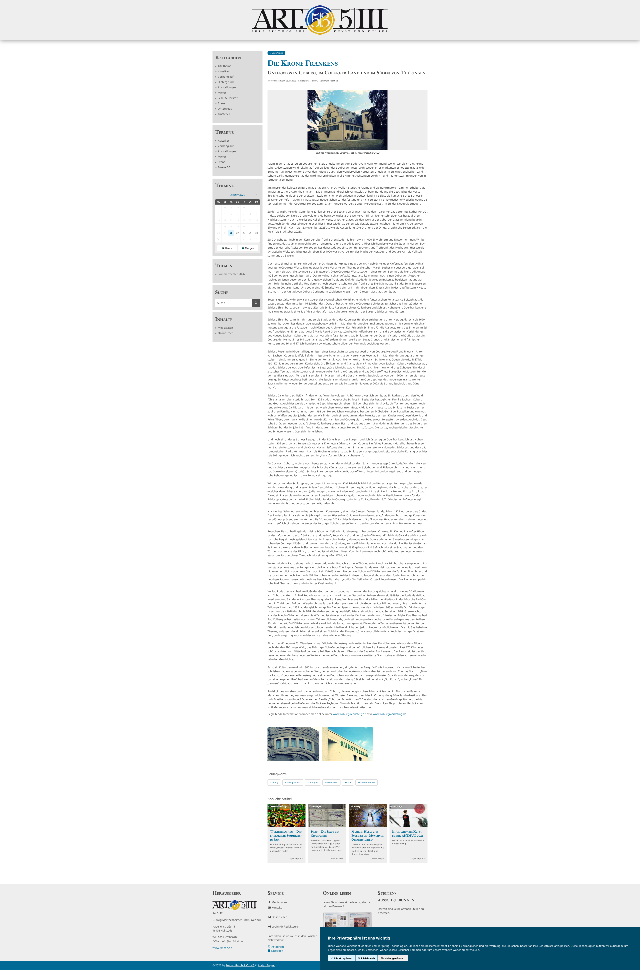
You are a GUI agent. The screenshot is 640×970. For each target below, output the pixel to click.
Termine (224, 131)
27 (237, 232)
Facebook (276, 951)
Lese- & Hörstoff (227, 98)
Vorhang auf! (225, 76)
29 (250, 232)
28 (244, 232)
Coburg (274, 782)
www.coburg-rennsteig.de (349, 714)
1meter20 (223, 114)
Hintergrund (225, 82)
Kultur (348, 782)
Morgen (249, 248)
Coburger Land (292, 782)
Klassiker (223, 71)
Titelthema (224, 66)
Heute (228, 248)
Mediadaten (225, 327)
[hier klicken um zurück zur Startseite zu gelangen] (320, 20)
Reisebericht (331, 782)
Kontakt (276, 907)
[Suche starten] (256, 303)
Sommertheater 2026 (231, 274)
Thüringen (313, 782)
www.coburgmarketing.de (389, 714)
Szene (221, 103)
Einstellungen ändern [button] (393, 958)
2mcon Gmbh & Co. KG (240, 965)
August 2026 (237, 194)
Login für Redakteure (284, 926)
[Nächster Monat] (255, 194)
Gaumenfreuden (366, 782)
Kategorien (228, 57)
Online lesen (225, 333)
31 (218, 239)
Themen (223, 265)
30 (256, 232)
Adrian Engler (266, 965)
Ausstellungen (226, 87)
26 (231, 232)
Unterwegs (224, 108)
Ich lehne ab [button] (368, 958)
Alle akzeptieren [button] (343, 958)
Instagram (277, 947)
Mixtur (221, 92)
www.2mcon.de (222, 948)
